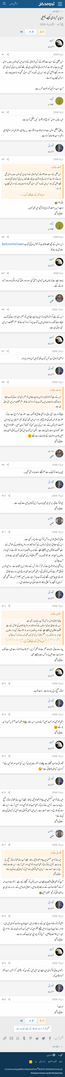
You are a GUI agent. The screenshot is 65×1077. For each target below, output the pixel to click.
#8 (3, 382)
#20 (4, 1000)
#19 (4, 963)
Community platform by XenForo (34, 1069)
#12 (4, 606)
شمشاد (59, 25)
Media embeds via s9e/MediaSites (47, 1073)
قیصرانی (51, 146)
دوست (51, 296)
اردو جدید (50, 1055)
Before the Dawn (13, 244)
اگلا (33, 32)
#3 (3, 160)
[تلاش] (4, 4)
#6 (3, 310)
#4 (3, 237)
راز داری (42, 1062)
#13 (4, 684)
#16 (4, 793)
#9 (3, 465)
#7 (3, 351)
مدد (36, 1062)
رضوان (51, 518)
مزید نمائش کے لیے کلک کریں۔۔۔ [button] (32, 195)
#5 (3, 274)
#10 (4, 496)
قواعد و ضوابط (52, 1062)
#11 (4, 532)
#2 (3, 113)
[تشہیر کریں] (8, 54)
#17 (4, 845)
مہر (59, 1055)
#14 (4, 715)
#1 (3, 55)
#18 (4, 916)
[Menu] (60, 4)
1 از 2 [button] (42, 32)
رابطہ (61, 1062)
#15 (4, 756)
